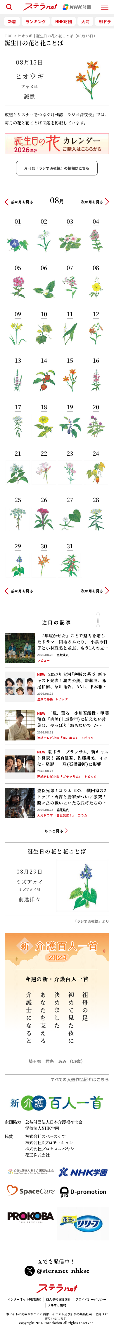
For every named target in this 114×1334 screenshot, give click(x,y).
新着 (12, 21)
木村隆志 (62, 655)
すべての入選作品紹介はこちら (80, 1079)
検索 (8, 4)
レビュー (43, 660)
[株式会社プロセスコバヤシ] (31, 1226)
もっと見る (53, 830)
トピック (61, 699)
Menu (104, 4)
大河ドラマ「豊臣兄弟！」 (56, 815)
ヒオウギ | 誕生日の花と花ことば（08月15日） (57, 35)
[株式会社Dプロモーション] (83, 1194)
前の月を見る (22, 201)
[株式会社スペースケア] (31, 1194)
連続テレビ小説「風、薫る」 (58, 737)
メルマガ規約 (57, 1305)
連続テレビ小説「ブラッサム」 (59, 776)
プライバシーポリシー (90, 1299)
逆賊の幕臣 (45, 699)
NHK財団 (63, 21)
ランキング (35, 21)
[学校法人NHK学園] (83, 1174)
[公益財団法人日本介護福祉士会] (31, 1174)
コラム (82, 815)
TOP (9, 35)
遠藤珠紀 (62, 810)
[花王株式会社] (83, 1226)
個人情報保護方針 (58, 1299)
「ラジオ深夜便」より (91, 921)
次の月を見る (92, 201)
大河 (85, 21)
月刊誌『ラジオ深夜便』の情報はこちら (56, 167)
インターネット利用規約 (25, 1299)
